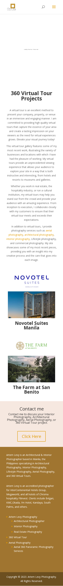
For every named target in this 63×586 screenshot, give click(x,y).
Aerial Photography (19, 542)
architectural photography (39, 234)
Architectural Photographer (29, 521)
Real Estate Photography (28, 531)
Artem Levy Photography (23, 516)
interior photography (18, 239)
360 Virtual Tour (18, 537)
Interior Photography (25, 526)
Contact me (31, 409)
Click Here (31, 436)
